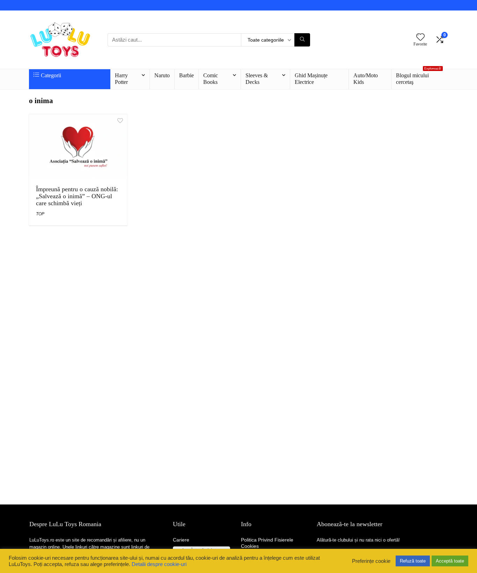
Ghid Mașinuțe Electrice (311, 78)
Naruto (162, 75)
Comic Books (210, 78)
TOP (40, 214)
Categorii (51, 75)
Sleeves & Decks (256, 78)
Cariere (181, 540)
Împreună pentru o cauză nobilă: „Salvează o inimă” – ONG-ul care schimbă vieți (77, 196)
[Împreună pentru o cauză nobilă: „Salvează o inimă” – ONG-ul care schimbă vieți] (78, 119)
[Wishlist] (420, 37)
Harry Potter (121, 78)
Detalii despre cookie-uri (159, 564)
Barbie (186, 75)
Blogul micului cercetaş (418, 77)
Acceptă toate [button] (450, 561)
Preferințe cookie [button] (371, 561)
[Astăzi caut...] (302, 39)
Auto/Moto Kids (365, 78)
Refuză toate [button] (413, 561)
